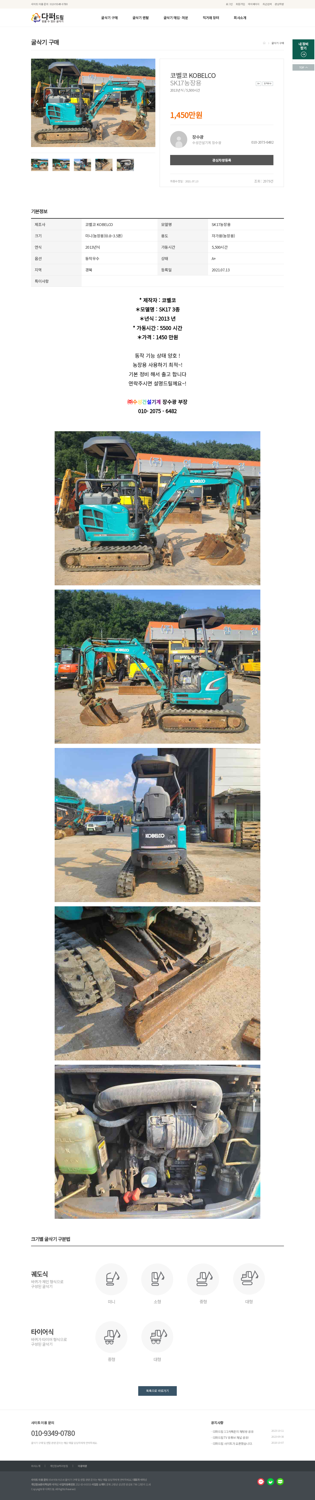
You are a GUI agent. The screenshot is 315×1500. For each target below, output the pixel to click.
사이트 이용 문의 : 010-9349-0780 (49, 4)
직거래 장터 (211, 17)
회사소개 (240, 17)
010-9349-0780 (53, 1433)
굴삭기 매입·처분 (176, 17)
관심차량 (279, 4)
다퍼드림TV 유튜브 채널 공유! (231, 1437)
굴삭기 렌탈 (140, 17)
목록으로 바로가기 (157, 1391)
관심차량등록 (221, 160)
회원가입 (240, 4)
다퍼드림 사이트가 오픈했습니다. (232, 1443)
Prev (37, 102)
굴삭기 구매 (109, 17)
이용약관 (82, 1466)
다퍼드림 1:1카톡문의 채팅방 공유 (233, 1431)
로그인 (229, 4)
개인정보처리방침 (59, 1466)
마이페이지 (254, 4)
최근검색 (267, 4)
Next (149, 102)
